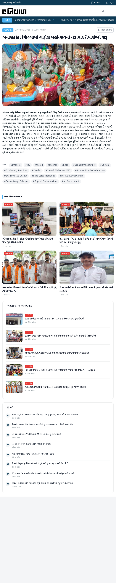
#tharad (39, 165)
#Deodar (36, 170)
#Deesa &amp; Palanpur (16, 181)
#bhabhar (52, 165)
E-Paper (97, 3)
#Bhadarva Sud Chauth (15, 176)
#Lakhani (104, 165)
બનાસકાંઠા (8, 30)
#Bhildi (65, 165)
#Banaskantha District (84, 165)
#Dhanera (16, 165)
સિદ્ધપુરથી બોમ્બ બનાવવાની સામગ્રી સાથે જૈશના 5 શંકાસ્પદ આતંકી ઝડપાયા (63, 20)
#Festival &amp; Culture (71, 176)
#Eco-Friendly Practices (15, 170)
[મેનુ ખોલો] (111, 11)
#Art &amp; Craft (70, 181)
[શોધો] (103, 11)
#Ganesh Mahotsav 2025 (58, 170)
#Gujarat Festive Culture (45, 181)
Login (111, 3)
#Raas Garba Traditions (43, 176)
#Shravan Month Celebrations (90, 170)
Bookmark (106, 30)
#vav (27, 165)
